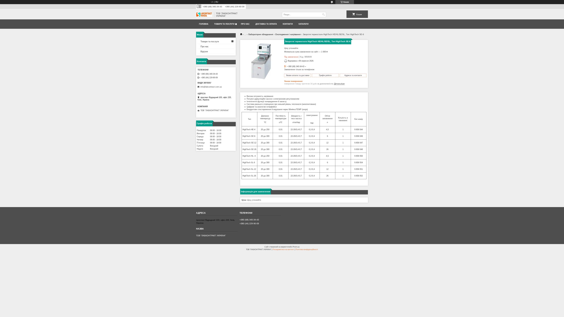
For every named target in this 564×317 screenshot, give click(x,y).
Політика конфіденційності (307, 249)
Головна (203, 24)
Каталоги (303, 24)
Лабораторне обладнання (260, 34)
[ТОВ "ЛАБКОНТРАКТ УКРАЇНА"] (204, 14)
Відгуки (204, 51)
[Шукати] (323, 14)
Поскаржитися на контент (283, 249)
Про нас (245, 24)
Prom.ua (296, 247)
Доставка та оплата (266, 24)
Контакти (288, 24)
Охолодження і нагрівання (288, 34)
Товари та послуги (224, 24)
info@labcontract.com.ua (211, 87)
